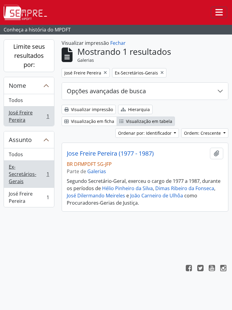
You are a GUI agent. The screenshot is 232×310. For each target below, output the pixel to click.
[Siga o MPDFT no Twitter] (200, 268)
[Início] (28, 12)
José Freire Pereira (28, 116)
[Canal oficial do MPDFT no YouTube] (212, 268)
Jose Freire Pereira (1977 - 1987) (110, 153)
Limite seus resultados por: (29, 55)
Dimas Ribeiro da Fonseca (184, 188)
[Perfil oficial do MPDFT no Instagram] (223, 268)
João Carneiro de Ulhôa (156, 195)
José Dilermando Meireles (96, 195)
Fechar (118, 43)
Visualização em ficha (92, 121)
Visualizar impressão (91, 109)
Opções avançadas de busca (106, 91)
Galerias (96, 171)
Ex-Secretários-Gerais (28, 174)
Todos (16, 100)
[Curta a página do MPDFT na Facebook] (189, 268)
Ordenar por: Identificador (145, 133)
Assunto (20, 140)
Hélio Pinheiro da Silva (127, 188)
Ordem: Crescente (203, 133)
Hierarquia (138, 109)
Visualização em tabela (148, 121)
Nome (17, 85)
